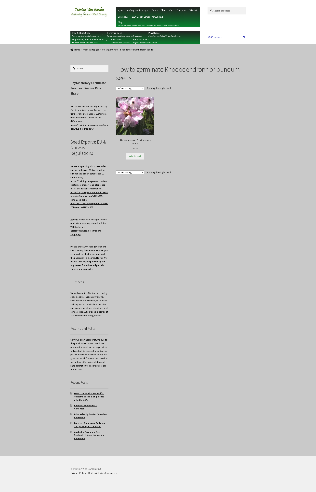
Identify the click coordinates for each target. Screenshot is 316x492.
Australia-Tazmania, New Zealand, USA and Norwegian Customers (89, 435)
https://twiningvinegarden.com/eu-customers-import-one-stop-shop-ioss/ (88, 185)
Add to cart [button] (135, 156)
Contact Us (123, 16)
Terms (155, 10)
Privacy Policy (78, 473)
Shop (163, 10)
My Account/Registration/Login (133, 10)
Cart (171, 10)
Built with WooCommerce (102, 473)
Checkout (181, 10)
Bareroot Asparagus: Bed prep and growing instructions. (89, 425)
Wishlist (193, 10)
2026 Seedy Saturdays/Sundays (147, 16)
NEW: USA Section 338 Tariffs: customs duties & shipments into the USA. (89, 396)
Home (77, 49)
